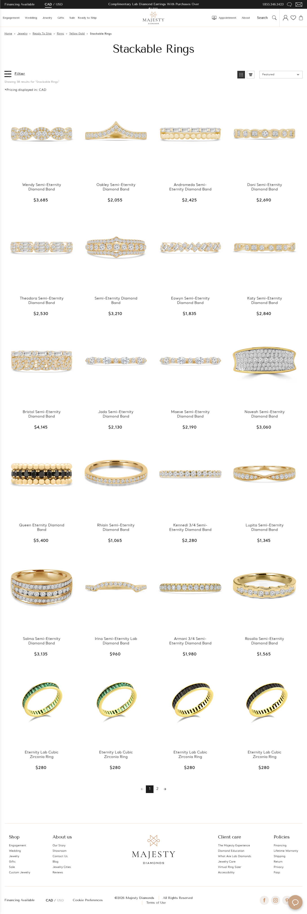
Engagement (11, 17)
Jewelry (47, 17)
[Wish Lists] (293, 18)
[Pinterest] (286, 900)
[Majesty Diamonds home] (153, 17)
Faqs (277, 872)
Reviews (58, 872)
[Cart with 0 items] (301, 18)
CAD (48, 4)
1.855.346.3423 (273, 4)
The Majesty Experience (234, 845)
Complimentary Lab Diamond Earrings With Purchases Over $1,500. (153, 6)
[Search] (274, 18)
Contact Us (60, 856)
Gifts (61, 17)
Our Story (59, 845)
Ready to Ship (87, 17)
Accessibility (226, 872)
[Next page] (165, 789)
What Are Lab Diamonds (234, 856)
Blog (55, 861)
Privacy (278, 867)
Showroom (60, 851)
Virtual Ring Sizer (229, 867)
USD (59, 4)
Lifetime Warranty (286, 851)
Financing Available (19, 900)
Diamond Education (231, 851)
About (246, 17)
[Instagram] (275, 900)
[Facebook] (264, 900)
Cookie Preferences (88, 900)
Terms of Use (156, 903)
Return (278, 861)
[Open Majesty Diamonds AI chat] (295, 902)
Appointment (227, 17)
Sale (72, 17)
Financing (280, 845)
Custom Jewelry (19, 872)
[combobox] (263, 17)
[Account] (285, 18)
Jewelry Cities (62, 867)
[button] (241, 74)
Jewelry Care (227, 861)
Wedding (31, 17)
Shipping (279, 856)
